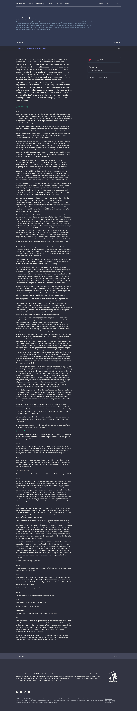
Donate (100, 4)
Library (51, 4)
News (67, 4)
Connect (59, 4)
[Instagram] (21, 691)
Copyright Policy (110, 701)
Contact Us (108, 699)
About (31, 4)
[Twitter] (25, 691)
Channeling (40, 4)
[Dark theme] (107, 3)
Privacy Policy (109, 702)
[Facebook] (17, 691)
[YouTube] (29, 691)
